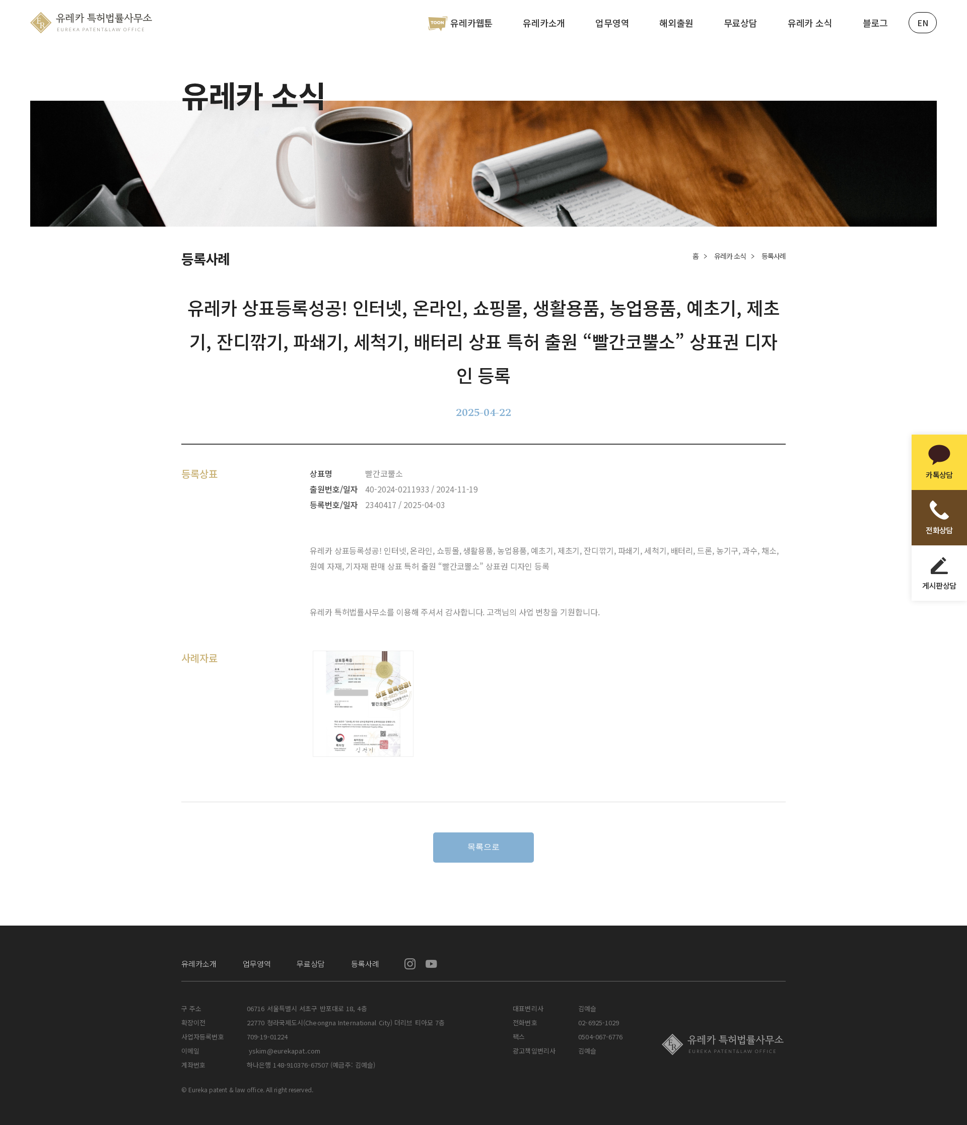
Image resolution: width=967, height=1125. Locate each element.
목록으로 (483, 846)
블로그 (875, 22)
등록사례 (365, 963)
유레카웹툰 (471, 22)
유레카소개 (544, 22)
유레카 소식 (810, 22)
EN (922, 23)
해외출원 (676, 22)
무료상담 (740, 22)
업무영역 (612, 22)
